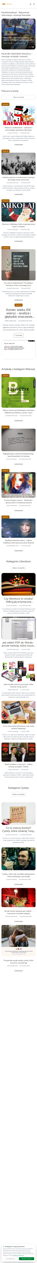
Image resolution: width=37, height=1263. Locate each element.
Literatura (6, 248)
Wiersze (5, 104)
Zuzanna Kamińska (12, 133)
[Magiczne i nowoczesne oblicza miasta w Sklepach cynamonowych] (18, 34)
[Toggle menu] (34, 4)
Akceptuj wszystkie (26, 1258)
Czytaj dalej (18, 335)
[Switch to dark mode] (30, 4)
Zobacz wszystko (18, 97)
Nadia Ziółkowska (9, 43)
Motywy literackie (10, 34)
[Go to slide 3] (33, 47)
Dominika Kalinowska (13, 182)
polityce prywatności (19, 1255)
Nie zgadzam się (10, 1258)
